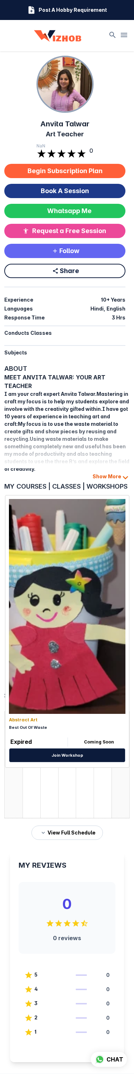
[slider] (61, 154)
